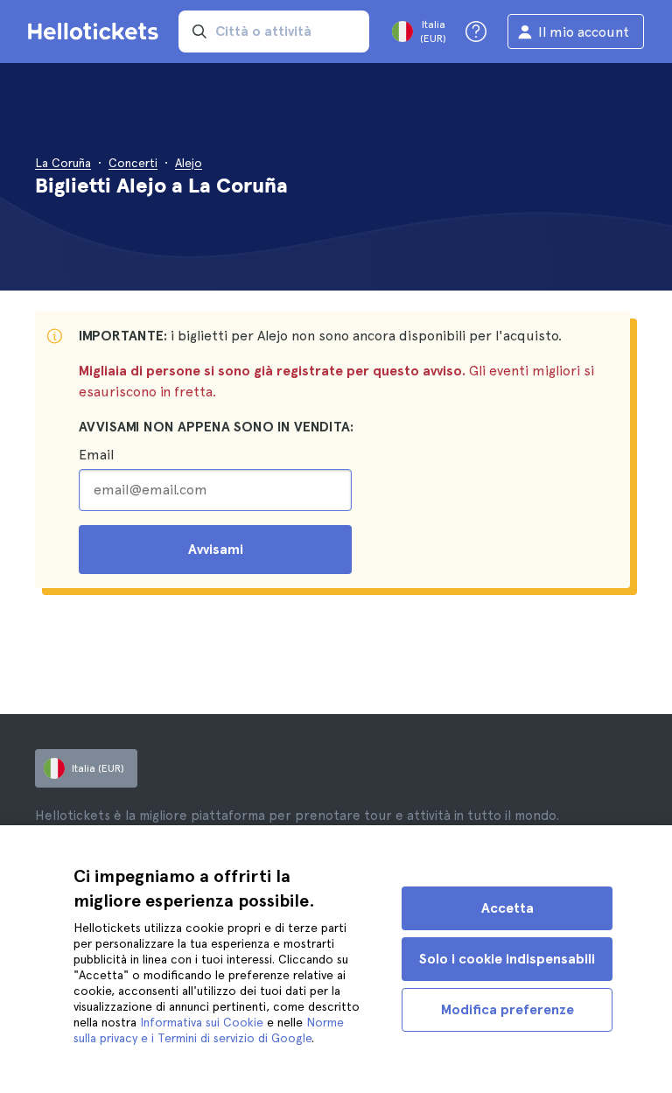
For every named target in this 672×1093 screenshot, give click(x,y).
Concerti (133, 163)
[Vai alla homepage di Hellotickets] (96, 31)
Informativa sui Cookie (201, 1022)
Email (96, 454)
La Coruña (63, 163)
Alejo (188, 163)
